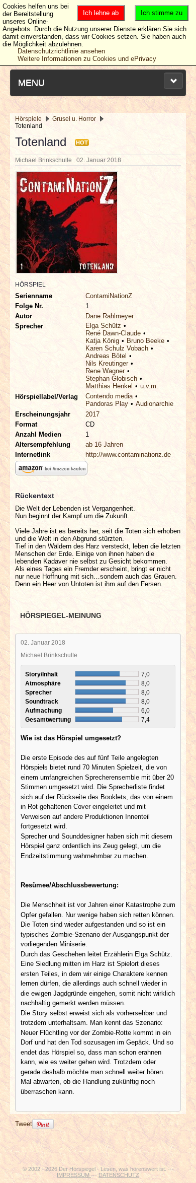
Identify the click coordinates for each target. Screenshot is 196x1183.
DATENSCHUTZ (119, 1175)
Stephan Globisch (111, 378)
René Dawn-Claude (113, 333)
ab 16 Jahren (104, 444)
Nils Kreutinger (106, 363)
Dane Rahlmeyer (109, 316)
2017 (92, 414)
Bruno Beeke (145, 340)
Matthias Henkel (109, 386)
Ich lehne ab (101, 13)
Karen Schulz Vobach (116, 348)
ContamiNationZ (108, 296)
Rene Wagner (105, 371)
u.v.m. (149, 386)
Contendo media (109, 396)
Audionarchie (154, 403)
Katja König (102, 340)
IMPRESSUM (74, 1175)
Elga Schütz (103, 325)
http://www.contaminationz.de (128, 454)
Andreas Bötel (106, 356)
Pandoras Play (106, 403)
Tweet (23, 1124)
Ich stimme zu (161, 13)
